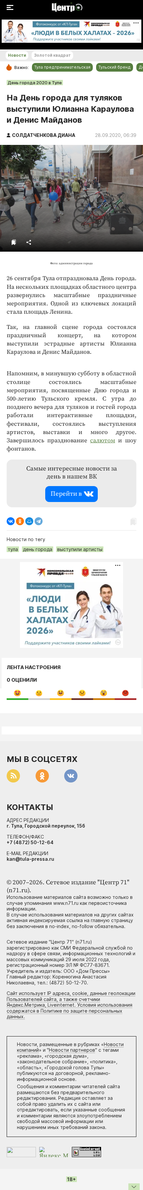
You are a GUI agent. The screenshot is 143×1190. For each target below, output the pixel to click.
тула (13, 549)
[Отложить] (14, 242)
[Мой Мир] (29, 521)
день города (37, 549)
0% (17, 692)
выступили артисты (79, 549)
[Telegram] (39, 521)
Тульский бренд (114, 67)
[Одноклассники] (20, 521)
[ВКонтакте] (11, 521)
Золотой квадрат (52, 55)
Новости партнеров (72, 1050)
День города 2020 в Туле (35, 82)
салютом (102, 440)
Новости (17, 55)
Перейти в (66, 494)
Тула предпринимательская (62, 67)
